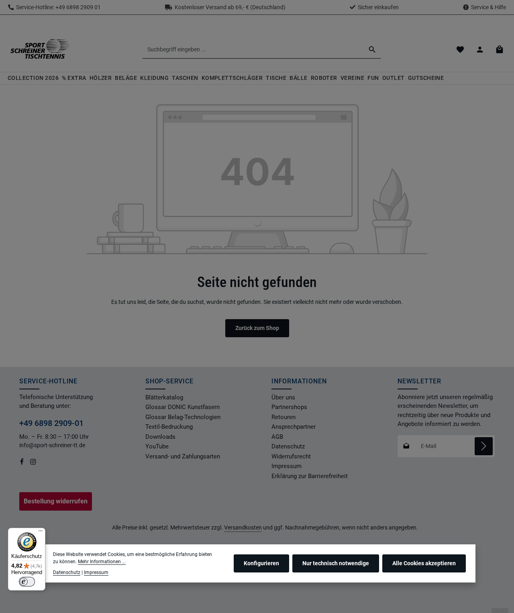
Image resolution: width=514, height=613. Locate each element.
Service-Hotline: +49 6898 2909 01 (57, 7)
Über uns (283, 397)
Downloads (160, 436)
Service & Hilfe (488, 7)
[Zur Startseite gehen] (39, 49)
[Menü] (40, 533)
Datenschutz (288, 446)
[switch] (27, 582)
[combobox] (253, 49)
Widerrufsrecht (291, 456)
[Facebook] (22, 463)
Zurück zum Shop (257, 328)
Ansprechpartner (293, 426)
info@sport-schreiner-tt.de (52, 445)
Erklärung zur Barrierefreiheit (309, 476)
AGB (277, 436)
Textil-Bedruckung (169, 426)
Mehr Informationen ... (102, 561)
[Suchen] (372, 49)
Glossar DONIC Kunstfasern (182, 407)
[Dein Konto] (480, 50)
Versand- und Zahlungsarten (182, 456)
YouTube (157, 446)
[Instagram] (33, 463)
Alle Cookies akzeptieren (424, 563)
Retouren (283, 417)
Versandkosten (243, 527)
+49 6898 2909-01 (51, 423)
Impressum (286, 466)
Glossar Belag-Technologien (182, 417)
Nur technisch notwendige (335, 563)
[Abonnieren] (484, 446)
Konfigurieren (261, 563)
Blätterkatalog (164, 397)
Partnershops (289, 407)
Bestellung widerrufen (56, 501)
